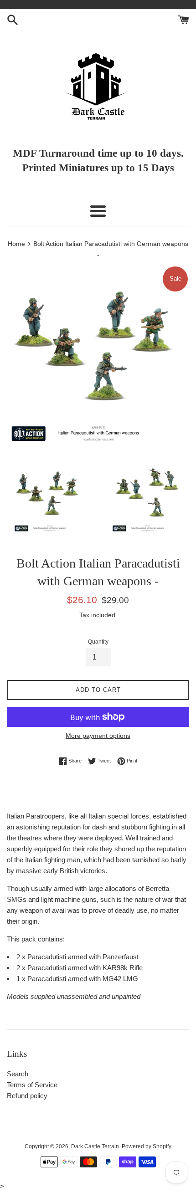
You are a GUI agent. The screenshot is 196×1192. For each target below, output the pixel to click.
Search (17, 1074)
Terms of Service (32, 1085)
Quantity (98, 642)
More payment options (98, 735)
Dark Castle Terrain (95, 1146)
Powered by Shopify (146, 1146)
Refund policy (27, 1096)
